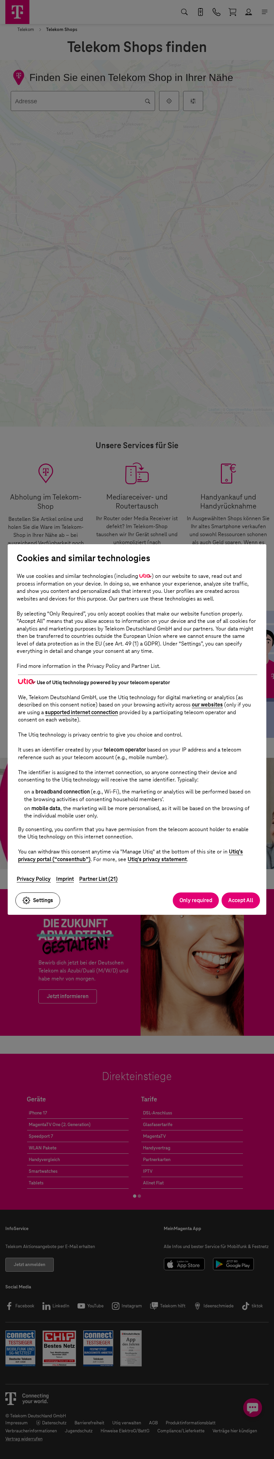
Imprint (65, 878)
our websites (207, 704)
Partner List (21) (98, 878)
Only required (195, 900)
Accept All (240, 900)
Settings (43, 900)
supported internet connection (81, 712)
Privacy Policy (34, 878)
